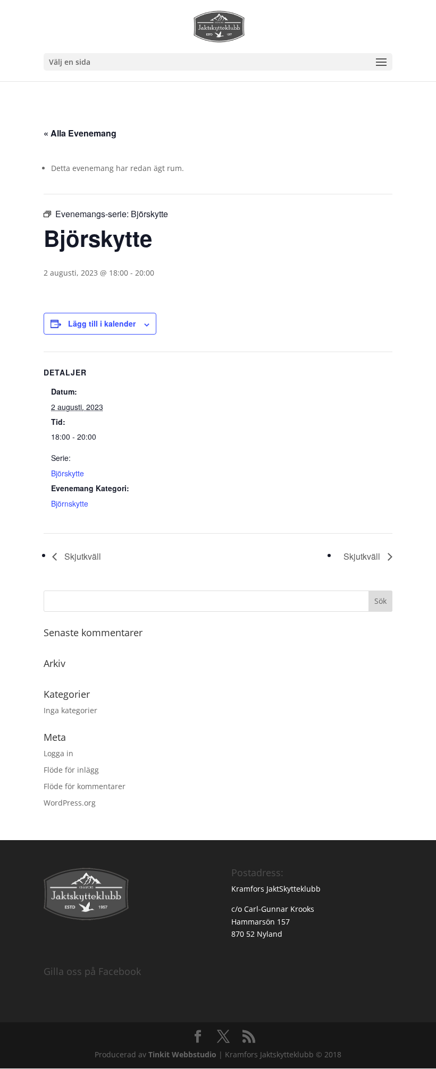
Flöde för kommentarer (84, 786)
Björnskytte (69, 503)
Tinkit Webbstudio (182, 1054)
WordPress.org (70, 803)
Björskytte (67, 473)
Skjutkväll (81, 556)
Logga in (58, 753)
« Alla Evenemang (80, 133)
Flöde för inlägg (71, 770)
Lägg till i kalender (102, 323)
